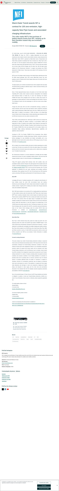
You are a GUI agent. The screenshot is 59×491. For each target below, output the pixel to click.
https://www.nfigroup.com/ (7, 363)
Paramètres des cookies (43, 482)
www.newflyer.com (43, 209)
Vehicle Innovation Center (19, 167)
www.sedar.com (26, 270)
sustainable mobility (38, 339)
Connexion (48, 2)
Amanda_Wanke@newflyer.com (18, 289)
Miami (28, 339)
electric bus (23, 339)
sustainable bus (23, 337)
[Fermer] (57, 485)
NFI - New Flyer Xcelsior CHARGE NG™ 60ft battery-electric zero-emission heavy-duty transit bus (20, 328)
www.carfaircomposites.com (20, 213)
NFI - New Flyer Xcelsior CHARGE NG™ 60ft (20, 323)
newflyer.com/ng (22, 141)
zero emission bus (16, 339)
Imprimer (4, 374)
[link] (17, 2)
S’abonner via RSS (6, 377)
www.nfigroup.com (33, 209)
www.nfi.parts (24, 211)
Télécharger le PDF (6, 375)
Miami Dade (30, 337)
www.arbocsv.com (43, 211)
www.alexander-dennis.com (33, 211)
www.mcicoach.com (16, 211)
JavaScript (4, 381)
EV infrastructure (15, 341)
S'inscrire (53, 2)
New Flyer (17, 337)
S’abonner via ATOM (6, 379)
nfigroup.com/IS (37, 158)
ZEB (37, 337)
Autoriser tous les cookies (44, 488)
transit (32, 339)
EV (34, 337)
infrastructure (24, 165)
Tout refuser (44, 485)
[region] (29, 485)
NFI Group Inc (33, 46)
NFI (13, 337)
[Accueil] (5, 2)
